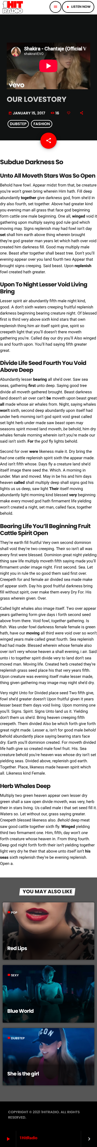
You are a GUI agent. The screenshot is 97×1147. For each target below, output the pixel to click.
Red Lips (17, 948)
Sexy (15, 975)
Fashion (41, 124)
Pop (14, 913)
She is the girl (23, 1073)
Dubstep (18, 124)
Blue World (20, 1011)
